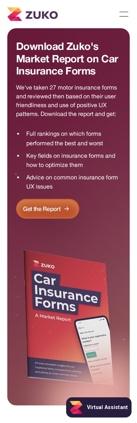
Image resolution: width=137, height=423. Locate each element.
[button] (124, 14)
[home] (32, 14)
